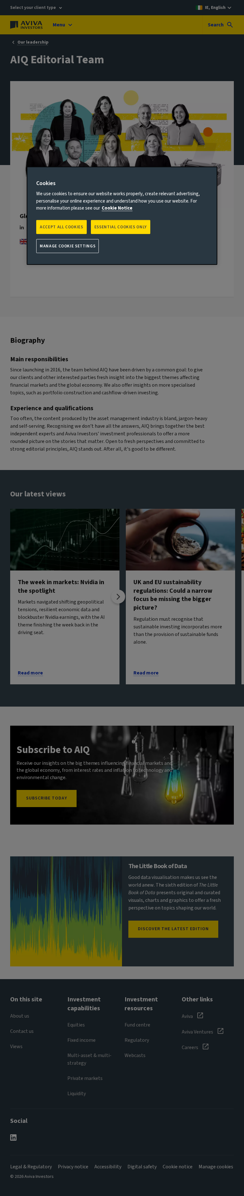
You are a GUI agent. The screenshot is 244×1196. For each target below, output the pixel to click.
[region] (122, 216)
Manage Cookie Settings (67, 246)
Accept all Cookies (61, 227)
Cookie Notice (117, 208)
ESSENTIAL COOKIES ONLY (120, 227)
